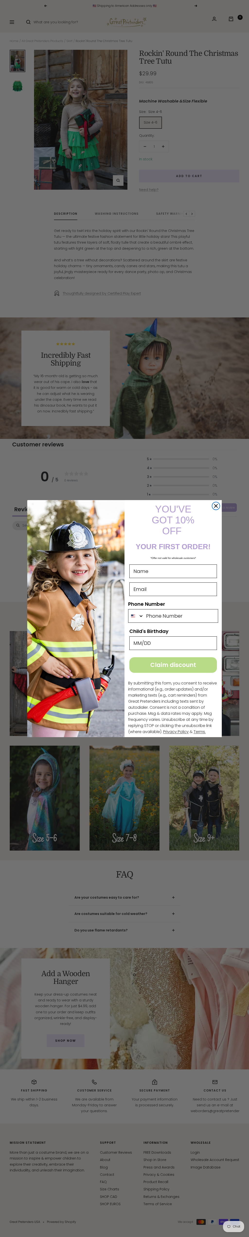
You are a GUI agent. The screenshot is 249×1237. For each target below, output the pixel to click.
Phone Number (146, 604)
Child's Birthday (149, 631)
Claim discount (173, 665)
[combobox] (136, 616)
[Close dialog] (216, 506)
